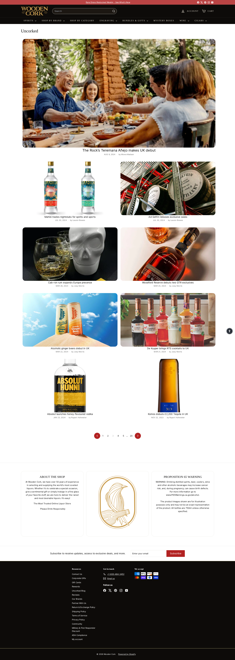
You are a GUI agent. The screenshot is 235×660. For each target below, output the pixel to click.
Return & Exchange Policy (83, 607)
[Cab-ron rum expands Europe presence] (70, 254)
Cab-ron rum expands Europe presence (70, 282)
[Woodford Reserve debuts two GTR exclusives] (167, 254)
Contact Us (77, 574)
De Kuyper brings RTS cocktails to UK (168, 348)
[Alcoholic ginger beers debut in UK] (70, 320)
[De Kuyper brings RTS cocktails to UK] (167, 320)
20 (131, 436)
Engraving (107, 21)
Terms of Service (79, 615)
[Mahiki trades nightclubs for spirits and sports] (70, 188)
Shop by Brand (52, 21)
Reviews (75, 595)
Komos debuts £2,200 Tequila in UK (168, 414)
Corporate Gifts (79, 578)
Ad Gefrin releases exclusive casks (168, 217)
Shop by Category (82, 21)
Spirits (29, 21)
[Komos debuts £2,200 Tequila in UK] (167, 385)
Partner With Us (79, 603)
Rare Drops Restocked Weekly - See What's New (108, 2)
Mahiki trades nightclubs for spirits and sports (70, 217)
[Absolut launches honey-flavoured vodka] (70, 385)
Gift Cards (76, 582)
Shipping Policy (79, 611)
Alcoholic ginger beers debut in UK (70, 348)
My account (77, 639)
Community (77, 624)
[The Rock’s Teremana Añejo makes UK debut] (119, 93)
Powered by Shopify (127, 654)
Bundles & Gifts (134, 21)
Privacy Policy (78, 619)
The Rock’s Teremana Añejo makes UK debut (119, 150)
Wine (183, 21)
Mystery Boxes (164, 21)
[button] (229, 331)
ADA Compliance (79, 635)
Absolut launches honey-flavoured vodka (70, 414)
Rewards (76, 586)
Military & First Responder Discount (83, 629)
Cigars (200, 21)
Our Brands (77, 599)
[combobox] (84, 11)
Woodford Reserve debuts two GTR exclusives (168, 282)
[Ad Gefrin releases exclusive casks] (167, 188)
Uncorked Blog (78, 591)
